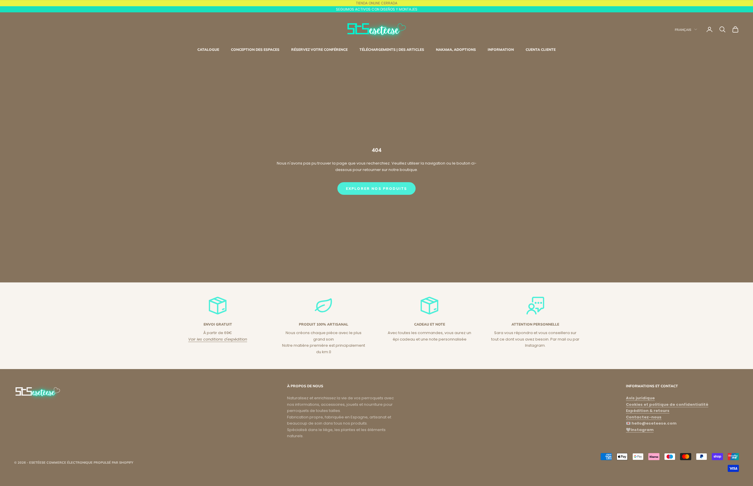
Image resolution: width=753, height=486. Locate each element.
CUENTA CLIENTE (541, 49)
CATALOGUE (208, 49)
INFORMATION (501, 49)
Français (683, 29)
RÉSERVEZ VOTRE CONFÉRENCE (319, 49)
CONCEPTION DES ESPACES (255, 49)
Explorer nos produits (376, 188)
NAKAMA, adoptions (456, 49)
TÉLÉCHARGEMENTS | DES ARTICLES (391, 49)
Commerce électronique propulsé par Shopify (89, 462)
